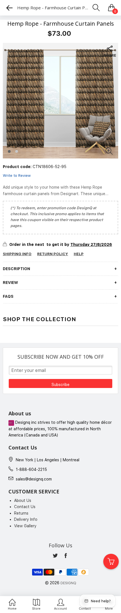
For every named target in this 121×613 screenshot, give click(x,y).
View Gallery (25, 526)
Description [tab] (16, 269)
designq (68, 583)
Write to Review (17, 175)
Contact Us (24, 506)
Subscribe (60, 384)
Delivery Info (25, 519)
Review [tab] (10, 283)
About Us (22, 500)
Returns (21, 513)
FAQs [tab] (8, 296)
